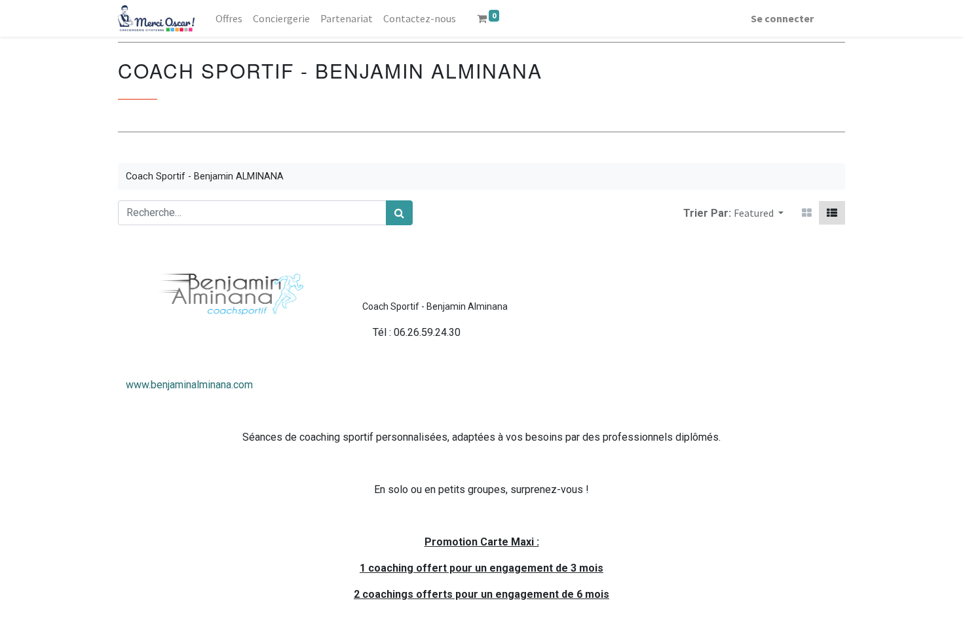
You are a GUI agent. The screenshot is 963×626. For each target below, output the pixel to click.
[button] (759, 213)
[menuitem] (229, 18)
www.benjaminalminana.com (189, 384)
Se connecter (782, 18)
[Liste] (832, 213)
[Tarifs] (807, 213)
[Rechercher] (399, 212)
